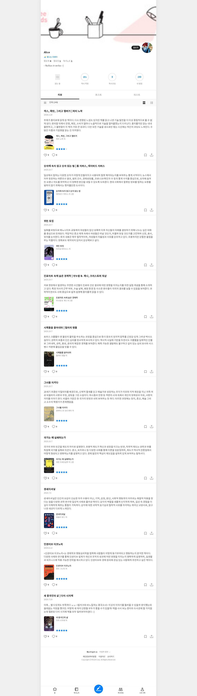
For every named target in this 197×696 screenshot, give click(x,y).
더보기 (145, 3)
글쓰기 (98, 689)
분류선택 (45, 102)
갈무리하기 (145, 155)
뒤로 (45, 3)
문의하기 (110, 657)
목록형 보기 (151, 102)
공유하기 (151, 155)
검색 (138, 3)
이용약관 (101, 657)
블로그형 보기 (144, 102)
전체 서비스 (151, 3)
